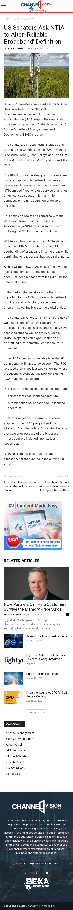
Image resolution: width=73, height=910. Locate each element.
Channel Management (20, 733)
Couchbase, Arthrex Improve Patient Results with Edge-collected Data (53, 486)
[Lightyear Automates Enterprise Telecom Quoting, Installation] (13, 660)
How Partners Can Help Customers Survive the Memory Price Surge (35, 607)
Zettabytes (13, 774)
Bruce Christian (16, 48)
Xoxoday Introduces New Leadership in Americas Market (20, 486)
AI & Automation (16, 750)
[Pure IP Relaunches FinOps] (13, 678)
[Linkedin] (26, 873)
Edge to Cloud (15, 762)
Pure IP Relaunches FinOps (42, 673)
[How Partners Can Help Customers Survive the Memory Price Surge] (36, 583)
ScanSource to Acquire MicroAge (46, 636)
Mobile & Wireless (24, 18)
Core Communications (20, 739)
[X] (36, 873)
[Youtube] (47, 873)
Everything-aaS (15, 768)
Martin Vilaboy (12, 614)
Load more (35, 712)
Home (7, 18)
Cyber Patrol (14, 744)
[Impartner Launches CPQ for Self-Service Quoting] (13, 697)
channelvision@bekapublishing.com (36, 863)
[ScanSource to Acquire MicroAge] (13, 641)
